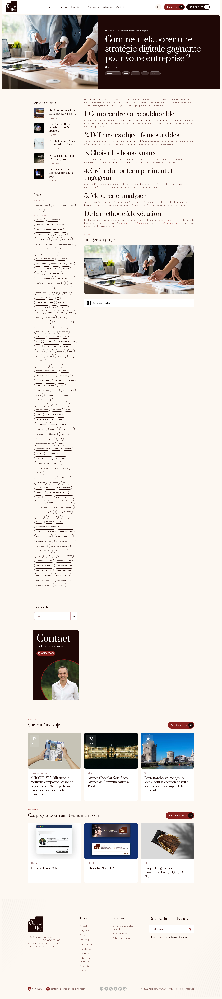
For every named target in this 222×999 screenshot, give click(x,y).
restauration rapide (43, 458)
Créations (92, 7)
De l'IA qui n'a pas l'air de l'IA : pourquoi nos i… (62, 157)
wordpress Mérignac (44, 570)
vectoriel (51, 375)
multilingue (50, 487)
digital (38, 356)
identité (39, 361)
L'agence (63, 7)
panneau (39, 453)
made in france (42, 239)
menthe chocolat (42, 507)
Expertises (76, 7)
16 (72, 375)
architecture (40, 332)
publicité (155, 73)
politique (39, 517)
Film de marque (61, 224)
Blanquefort (52, 517)
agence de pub (113, 73)
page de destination (59, 424)
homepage (49, 439)
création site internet (44, 249)
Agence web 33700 (65, 565)
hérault (47, 414)
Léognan (67, 449)
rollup (68, 410)
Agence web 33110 (64, 561)
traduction (40, 492)
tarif (56, 234)
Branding (84, 939)
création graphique (53, 273)
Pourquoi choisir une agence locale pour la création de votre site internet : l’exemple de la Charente (166, 784)
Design (38, 229)
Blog (38, 268)
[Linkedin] (120, 989)
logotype (66, 293)
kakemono (57, 410)
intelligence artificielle (44, 302)
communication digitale (45, 478)
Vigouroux (51, 473)
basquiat (57, 322)
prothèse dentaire (43, 234)
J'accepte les (170, 937)
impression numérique (65, 278)
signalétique (60, 458)
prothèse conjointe (51, 346)
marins (55, 468)
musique (47, 327)
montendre (40, 298)
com (126, 73)
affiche (62, 317)
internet (49, 356)
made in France (42, 468)
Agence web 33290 (43, 536)
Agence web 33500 (64, 570)
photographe (41, 263)
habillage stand (42, 410)
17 (36, 380)
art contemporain (42, 322)
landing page (41, 424)
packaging (65, 434)
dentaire (39, 351)
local (56, 390)
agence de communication (46, 371)
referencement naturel (45, 419)
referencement (42, 307)
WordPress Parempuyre (59, 546)
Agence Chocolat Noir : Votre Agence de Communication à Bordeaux (108, 782)
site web (70, 380)
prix (64, 234)
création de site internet (58, 492)
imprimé (71, 312)
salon (38, 414)
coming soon (59, 585)
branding (64, 371)
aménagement (61, 327)
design (66, 395)
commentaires (68, 390)
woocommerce (42, 449)
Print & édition (86, 944)
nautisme (39, 283)
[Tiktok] (115, 989)
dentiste (70, 502)
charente (45, 380)
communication (42, 366)
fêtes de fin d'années (64, 497)
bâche (38, 273)
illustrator (39, 375)
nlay (37, 346)
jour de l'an (40, 502)
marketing (60, 356)
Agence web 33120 (63, 575)
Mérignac (63, 375)
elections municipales (44, 512)
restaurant (52, 453)
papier (38, 317)
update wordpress (66, 531)
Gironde (65, 517)
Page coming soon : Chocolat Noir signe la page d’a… (61, 173)
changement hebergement (46, 526)
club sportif (40, 336)
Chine (46, 268)
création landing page (44, 590)
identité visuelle (60, 400)
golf (65, 336)
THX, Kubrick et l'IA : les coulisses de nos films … (62, 143)
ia (58, 298)
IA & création (53, 220)
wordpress (61, 249)
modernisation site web (45, 259)
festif (38, 439)
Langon (39, 556)
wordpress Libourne (43, 575)
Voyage (66, 268)
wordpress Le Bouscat (44, 565)
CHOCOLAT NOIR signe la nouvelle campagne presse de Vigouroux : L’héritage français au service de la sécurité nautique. (53, 786)
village (61, 385)
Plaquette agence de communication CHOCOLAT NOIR (164, 872)
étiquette (52, 434)
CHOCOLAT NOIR (52, 395)
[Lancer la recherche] (73, 616)
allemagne (54, 483)
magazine (60, 351)
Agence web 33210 (64, 580)
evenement (63, 405)
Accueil (51, 7)
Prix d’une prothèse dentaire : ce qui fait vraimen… (59, 127)
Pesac (38, 497)
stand (50, 283)
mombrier (50, 385)
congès (48, 497)
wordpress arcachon (44, 580)
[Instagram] (101, 989)
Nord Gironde (64, 478)
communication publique (63, 507)
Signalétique (85, 949)
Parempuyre (41, 546)
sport (38, 341)
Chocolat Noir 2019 (101, 868)
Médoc (38, 522)
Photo (56, 268)
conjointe (67, 346)
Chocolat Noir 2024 (45, 868)
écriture (39, 312)
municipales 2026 (64, 512)
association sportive (43, 288)
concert (69, 322)
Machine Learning (64, 302)
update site (57, 366)
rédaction (50, 312)
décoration (63, 332)
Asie (71, 263)
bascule (60, 522)
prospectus (50, 317)
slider (61, 444)
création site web (42, 390)
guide (50, 351)
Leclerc (49, 556)
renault (38, 385)
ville (50, 298)
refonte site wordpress (65, 244)
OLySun (52, 405)
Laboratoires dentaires (86, 959)
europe (65, 483)
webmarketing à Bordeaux (133, 223)
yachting (60, 283)
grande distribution (43, 551)
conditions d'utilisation (176, 937)
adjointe (48, 341)
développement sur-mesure (46, 254)
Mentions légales (120, 933)
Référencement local (64, 536)
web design (40, 483)
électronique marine (44, 278)
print (71, 351)
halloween (40, 434)
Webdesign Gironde (43, 541)
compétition (54, 336)
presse (65, 468)
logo (56, 293)
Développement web (44, 244)
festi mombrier (67, 429)
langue (38, 487)
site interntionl (64, 487)
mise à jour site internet (45, 531)
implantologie (61, 341)
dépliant (53, 429)
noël (60, 439)
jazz (37, 327)
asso (70, 283)
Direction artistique (43, 224)
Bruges (49, 522)
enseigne (56, 449)
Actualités (107, 7)
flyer (61, 312)
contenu (64, 307)
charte (60, 419)
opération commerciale (45, 444)
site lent (62, 259)
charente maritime (63, 288)
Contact (120, 7)
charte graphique (42, 293)
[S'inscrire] (190, 929)
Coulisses (39, 220)
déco (52, 332)
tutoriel (38, 395)
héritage (56, 463)
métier (135, 73)
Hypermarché (60, 551)
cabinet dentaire (55, 502)
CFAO (55, 239)
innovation (40, 405)
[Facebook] (106, 989)
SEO (54, 307)
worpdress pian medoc (65, 541)
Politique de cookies (122, 938)
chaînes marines (42, 463)
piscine (58, 414)
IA (64, 263)
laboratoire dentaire (54, 229)
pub (145, 73)
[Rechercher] (158, 7)
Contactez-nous (170, 223)
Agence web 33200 (64, 556)
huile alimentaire (42, 400)
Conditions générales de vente (123, 927)
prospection (40, 429)
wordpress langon (43, 585)
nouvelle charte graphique (57, 361)
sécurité (39, 473)
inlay (73, 341)
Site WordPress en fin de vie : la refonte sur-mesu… (63, 112)
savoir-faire (66, 239)
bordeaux (55, 263)
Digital (83, 935)
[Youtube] (125, 989)
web (70, 356)
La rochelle (58, 380)
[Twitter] (111, 989)
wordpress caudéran (44, 561)
